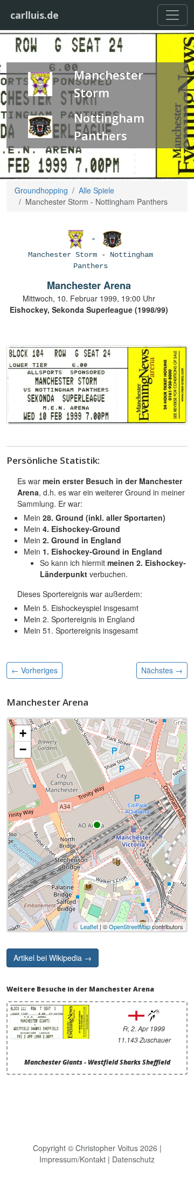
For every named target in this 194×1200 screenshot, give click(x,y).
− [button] (22, 749)
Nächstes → (162, 670)
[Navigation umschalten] (172, 15)
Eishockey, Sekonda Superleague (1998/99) (89, 309)
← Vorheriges (34, 670)
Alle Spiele (96, 190)
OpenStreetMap (129, 926)
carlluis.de (34, 15)
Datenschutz (133, 1159)
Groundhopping (41, 190)
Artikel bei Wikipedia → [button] (52, 957)
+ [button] (22, 733)
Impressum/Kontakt (72, 1159)
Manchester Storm (62, 254)
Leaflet (89, 926)
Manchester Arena (89, 285)
